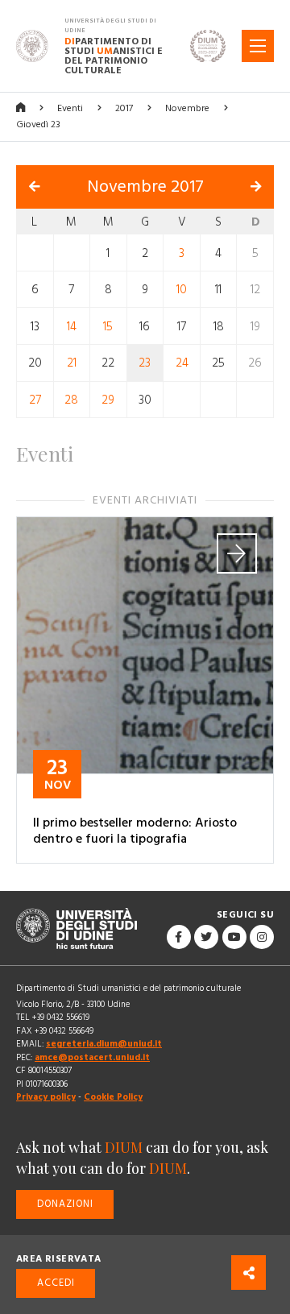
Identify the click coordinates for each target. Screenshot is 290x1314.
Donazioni (65, 1204)
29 (108, 400)
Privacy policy (46, 1097)
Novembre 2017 (145, 187)
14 (72, 325)
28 (71, 400)
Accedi (56, 1283)
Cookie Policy (113, 1097)
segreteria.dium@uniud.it (104, 1044)
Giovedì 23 (38, 124)
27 (35, 400)
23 (145, 362)
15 (108, 325)
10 (181, 289)
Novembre (187, 108)
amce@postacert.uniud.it (92, 1057)
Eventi (70, 108)
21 (72, 362)
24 (182, 362)
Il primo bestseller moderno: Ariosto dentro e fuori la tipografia (135, 831)
